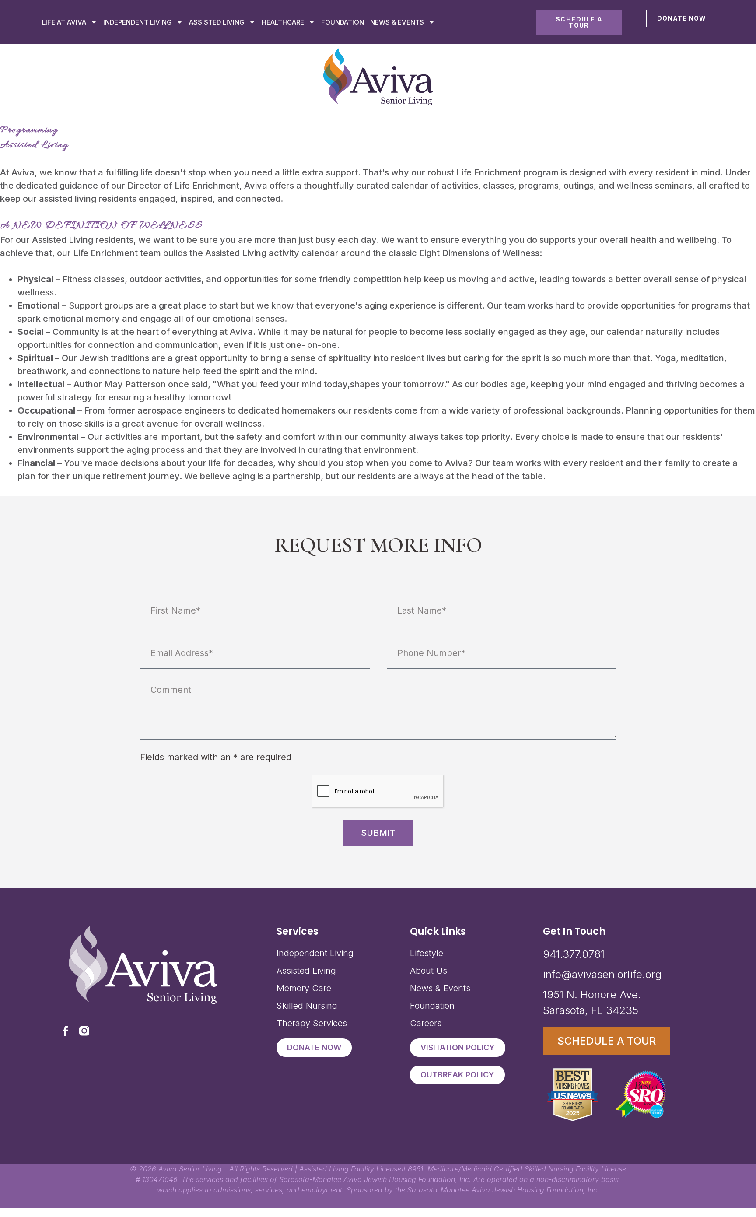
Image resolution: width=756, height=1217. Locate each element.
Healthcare (283, 22)
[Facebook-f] (65, 1031)
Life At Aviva (64, 22)
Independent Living (137, 22)
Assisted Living (217, 22)
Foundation (342, 22)
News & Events (397, 22)
